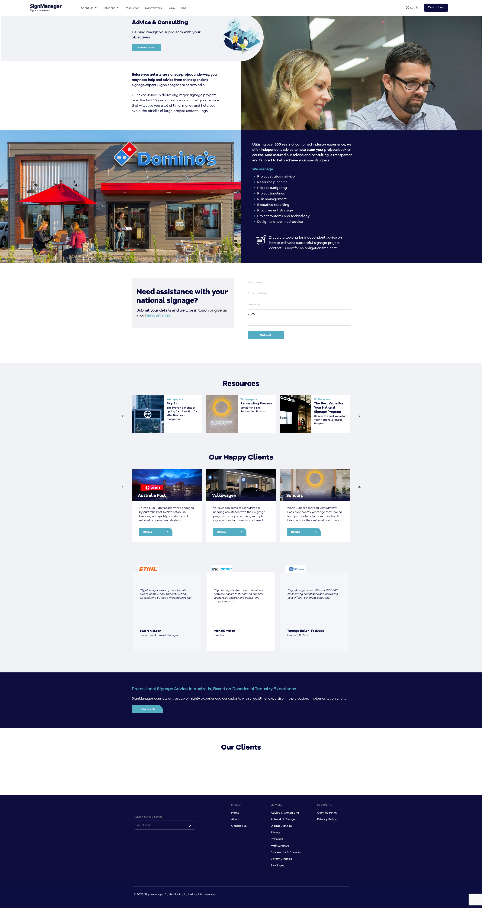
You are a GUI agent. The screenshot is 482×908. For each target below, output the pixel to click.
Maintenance (280, 845)
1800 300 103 (158, 315)
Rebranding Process (256, 403)
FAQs (171, 8)
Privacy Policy (327, 819)
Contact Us (146, 47)
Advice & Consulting (285, 812)
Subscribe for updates (148, 817)
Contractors (153, 8)
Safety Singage (281, 858)
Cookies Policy (327, 812)
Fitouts (275, 832)
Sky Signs (277, 865)
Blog (183, 8)
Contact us (435, 7)
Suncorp (294, 495)
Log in (414, 7)
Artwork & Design (283, 819)
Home (235, 812)
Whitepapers (175, 399)
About (235, 819)
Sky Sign (174, 403)
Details (147, 532)
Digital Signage (281, 826)
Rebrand (277, 839)
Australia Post (152, 495)
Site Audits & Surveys (286, 852)
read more (147, 708)
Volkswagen (224, 495)
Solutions (109, 8)
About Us (87, 8)
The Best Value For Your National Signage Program (328, 407)
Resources (132, 8)
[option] (167, 611)
